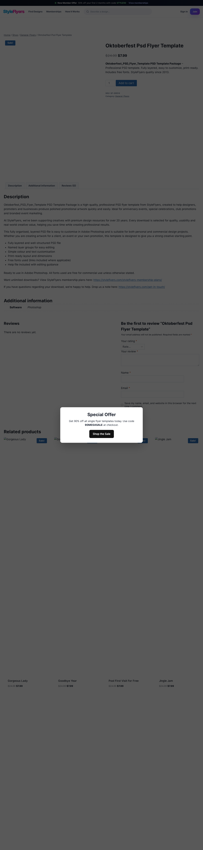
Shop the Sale (101, 433)
